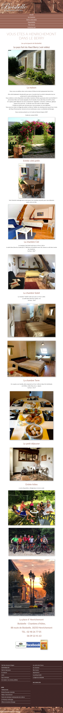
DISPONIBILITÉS (5, 667)
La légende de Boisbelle (38, 677)
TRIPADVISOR (4, 689)
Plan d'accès (36, 670)
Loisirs (2, 675)
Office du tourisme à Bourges (8, 702)
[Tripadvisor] (21, 644)
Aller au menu (50, 1)
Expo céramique (5, 677)
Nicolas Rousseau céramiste (8, 692)
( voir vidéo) (44, 47)
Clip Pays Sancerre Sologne (7, 665)
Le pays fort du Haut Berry (25, 47)
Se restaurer (4, 672)
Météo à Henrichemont (6, 694)
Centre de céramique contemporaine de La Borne (13, 697)
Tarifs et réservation (6, 670)
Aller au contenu (42, 1)
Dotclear (18, 711)
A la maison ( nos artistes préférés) (9, 680)
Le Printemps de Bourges (7, 699)
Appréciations (36, 672)
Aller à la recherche (58, 1)
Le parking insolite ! (37, 675)
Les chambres (36, 667)
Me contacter (37, 682)
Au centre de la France (38, 665)
